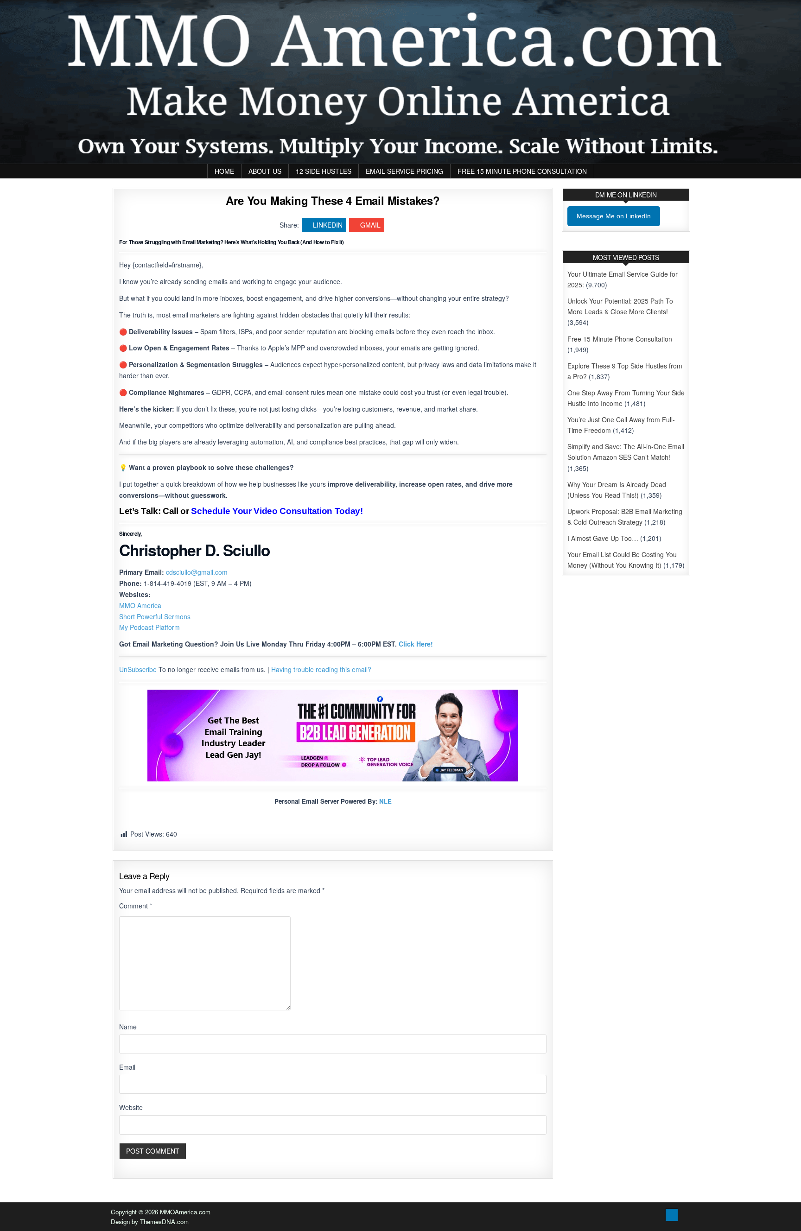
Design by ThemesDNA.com (150, 1221)
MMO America (140, 605)
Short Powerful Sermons (155, 616)
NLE (385, 801)
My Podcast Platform (149, 627)
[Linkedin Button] (672, 1215)
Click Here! (416, 643)
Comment (135, 905)
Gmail (370, 224)
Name (128, 1026)
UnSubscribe (138, 669)
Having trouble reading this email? (321, 669)
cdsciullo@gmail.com (197, 572)
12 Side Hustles (323, 171)
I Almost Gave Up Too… (602, 538)
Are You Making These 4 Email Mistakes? (332, 200)
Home (224, 171)
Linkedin (328, 224)
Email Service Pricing (404, 171)
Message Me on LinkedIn (614, 216)
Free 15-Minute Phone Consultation (619, 338)
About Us (264, 171)
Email (127, 1067)
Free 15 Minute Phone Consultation (522, 171)
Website (131, 1107)
